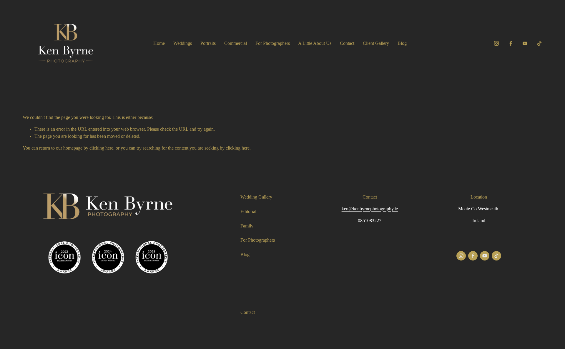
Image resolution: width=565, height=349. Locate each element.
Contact (347, 43)
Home (159, 43)
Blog (402, 43)
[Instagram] (496, 43)
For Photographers (272, 43)
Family (246, 225)
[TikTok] (539, 43)
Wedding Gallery (256, 196)
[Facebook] (511, 43)
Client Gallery (376, 43)
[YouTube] (525, 43)
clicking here (101, 147)
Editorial (248, 211)
